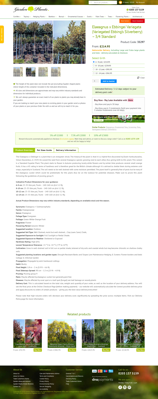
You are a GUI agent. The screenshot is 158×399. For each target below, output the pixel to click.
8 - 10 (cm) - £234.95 (103, 66)
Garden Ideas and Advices (21, 381)
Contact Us (16, 386)
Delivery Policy (71, 379)
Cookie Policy (44, 379)
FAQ (67, 384)
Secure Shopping (45, 386)
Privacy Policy (44, 381)
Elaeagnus (110, 127)
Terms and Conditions (47, 376)
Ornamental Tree (121, 127)
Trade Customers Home (21, 379)
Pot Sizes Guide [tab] (44, 150)
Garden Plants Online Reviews (23, 384)
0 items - (128, 2)
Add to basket (109, 81)
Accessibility (44, 389)
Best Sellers (125, 21)
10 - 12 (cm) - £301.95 (104, 69)
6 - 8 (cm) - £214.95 (103, 62)
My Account (140, 2)
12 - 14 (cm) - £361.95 (104, 73)
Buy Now (37, 350)
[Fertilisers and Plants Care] (118, 119)
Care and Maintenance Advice (49, 373)
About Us (16, 373)
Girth (102, 58)
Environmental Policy (47, 384)
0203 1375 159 (132, 139)
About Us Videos (18, 376)
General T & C (70, 373)
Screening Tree (134, 127)
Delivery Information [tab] (66, 150)
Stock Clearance (137, 21)
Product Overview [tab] (24, 150)
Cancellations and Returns (74, 376)
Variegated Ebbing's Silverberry (104, 129)
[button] (82, 24)
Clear (142, 77)
